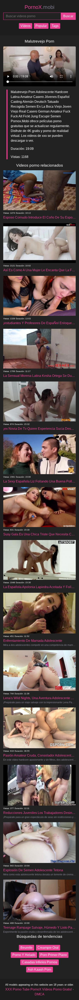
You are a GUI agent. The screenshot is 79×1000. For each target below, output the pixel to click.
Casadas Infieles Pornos (39, 962)
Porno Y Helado (23, 955)
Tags (55, 26)
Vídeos (25, 26)
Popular (41, 26)
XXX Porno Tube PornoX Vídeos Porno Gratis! (38, 989)
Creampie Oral (48, 947)
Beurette (26, 947)
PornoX (39, 7)
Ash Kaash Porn (39, 969)
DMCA (39, 994)
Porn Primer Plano (53, 955)
